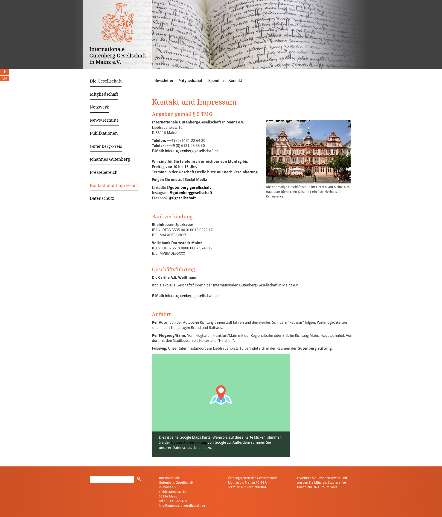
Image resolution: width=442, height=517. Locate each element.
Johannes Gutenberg (110, 159)
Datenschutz (102, 198)
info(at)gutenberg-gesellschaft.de (192, 151)
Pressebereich (103, 172)
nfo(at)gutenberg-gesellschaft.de (192, 296)
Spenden (216, 80)
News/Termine (104, 120)
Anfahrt (161, 314)
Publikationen (104, 133)
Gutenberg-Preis (106, 146)
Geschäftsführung (173, 269)
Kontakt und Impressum (114, 185)
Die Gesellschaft (106, 81)
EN (4, 78)
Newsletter (164, 80)
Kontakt (235, 80)
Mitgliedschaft (104, 94)
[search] (139, 479)
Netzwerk (99, 107)
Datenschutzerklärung (189, 442)
